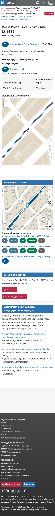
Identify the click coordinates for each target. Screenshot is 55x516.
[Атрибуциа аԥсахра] (50, 226)
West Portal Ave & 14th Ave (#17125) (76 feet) (27, 246)
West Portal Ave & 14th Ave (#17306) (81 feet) (27, 256)
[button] (38, 3)
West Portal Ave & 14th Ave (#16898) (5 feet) (27, 236)
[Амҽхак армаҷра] (50, 193)
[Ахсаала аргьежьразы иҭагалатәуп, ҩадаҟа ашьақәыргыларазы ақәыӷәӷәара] (50, 197)
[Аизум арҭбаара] (50, 189)
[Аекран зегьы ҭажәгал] (50, 202)
